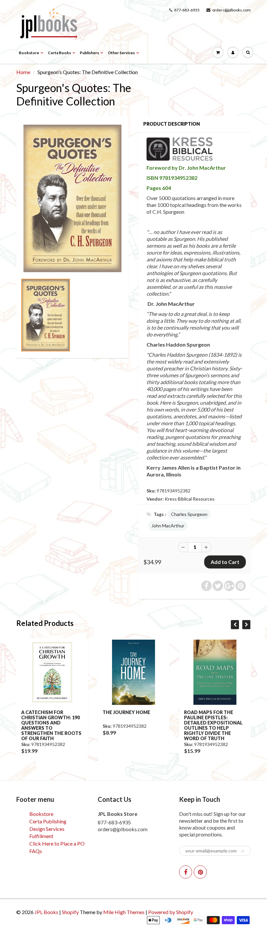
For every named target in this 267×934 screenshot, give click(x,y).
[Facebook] (185, 872)
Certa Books (59, 52)
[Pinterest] (200, 872)
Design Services (46, 829)
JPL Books (46, 912)
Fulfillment (41, 836)
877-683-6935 (187, 10)
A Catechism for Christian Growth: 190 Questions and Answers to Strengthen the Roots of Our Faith (51, 725)
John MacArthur (167, 525)
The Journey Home (126, 712)
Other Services (121, 52)
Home (23, 72)
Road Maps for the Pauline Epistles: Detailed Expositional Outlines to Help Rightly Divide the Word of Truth (213, 725)
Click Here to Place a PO (57, 843)
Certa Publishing (47, 821)
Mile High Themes (124, 912)
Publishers (89, 52)
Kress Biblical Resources (190, 499)
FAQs (35, 851)
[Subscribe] (242, 851)
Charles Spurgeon (189, 514)
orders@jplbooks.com (231, 10)
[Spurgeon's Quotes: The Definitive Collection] (72, 198)
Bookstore (29, 52)
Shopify (70, 912)
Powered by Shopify (170, 912)
